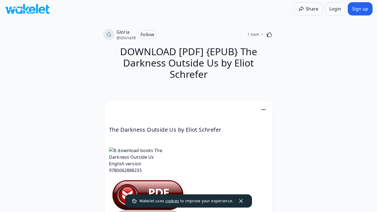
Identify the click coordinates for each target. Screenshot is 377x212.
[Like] (269, 34)
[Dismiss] (241, 201)
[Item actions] (263, 109)
